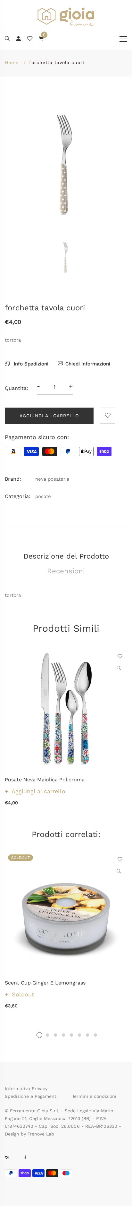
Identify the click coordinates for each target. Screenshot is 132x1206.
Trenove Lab (41, 1133)
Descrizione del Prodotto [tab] (66, 556)
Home (12, 62)
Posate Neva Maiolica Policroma (45, 780)
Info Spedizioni (30, 364)
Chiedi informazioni (87, 364)
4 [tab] (63, 1035)
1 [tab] (39, 1035)
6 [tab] (79, 1035)
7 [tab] (87, 1035)
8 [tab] (95, 1035)
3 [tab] (55, 1035)
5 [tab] (71, 1035)
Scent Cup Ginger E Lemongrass (45, 983)
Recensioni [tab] (66, 571)
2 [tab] (47, 1035)
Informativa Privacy (26, 1088)
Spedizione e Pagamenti (31, 1096)
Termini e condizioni (94, 1096)
